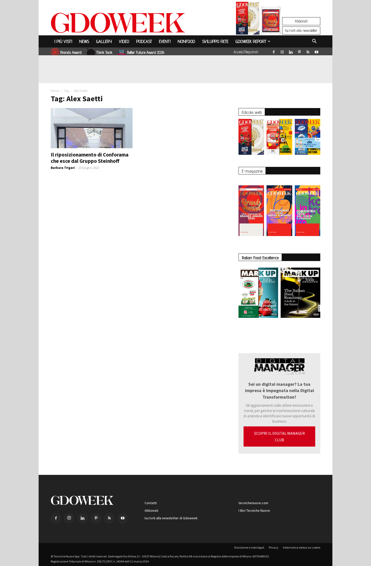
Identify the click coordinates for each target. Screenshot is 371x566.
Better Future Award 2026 (145, 52)
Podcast (144, 41)
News (84, 41)
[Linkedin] (291, 51)
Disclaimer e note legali (249, 547)
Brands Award (71, 52)
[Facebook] (273, 51)
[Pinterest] (299, 51)
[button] (314, 42)
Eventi (165, 41)
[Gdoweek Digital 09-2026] (307, 208)
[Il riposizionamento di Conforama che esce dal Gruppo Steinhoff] (91, 128)
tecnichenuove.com (253, 503)
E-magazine (252, 171)
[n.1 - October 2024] (300, 294)
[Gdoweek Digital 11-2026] (270, 27)
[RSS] (308, 51)
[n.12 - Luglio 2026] (247, 19)
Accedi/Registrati (245, 51)
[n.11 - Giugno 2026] (279, 138)
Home (55, 91)
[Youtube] (316, 51)
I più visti (63, 41)
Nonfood (186, 41)
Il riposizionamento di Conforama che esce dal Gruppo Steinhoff (89, 157)
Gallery (104, 41)
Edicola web (252, 112)
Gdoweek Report (250, 41)
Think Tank (104, 52)
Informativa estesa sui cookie (301, 547)
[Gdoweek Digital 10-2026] (279, 208)
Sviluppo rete (215, 41)
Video (124, 41)
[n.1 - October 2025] (258, 294)
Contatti (151, 503)
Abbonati (301, 21)
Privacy (273, 547)
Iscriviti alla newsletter (301, 30)
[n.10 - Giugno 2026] (307, 138)
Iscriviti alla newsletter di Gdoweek (171, 518)
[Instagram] (282, 51)
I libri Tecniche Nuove (254, 510)
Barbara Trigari (63, 168)
